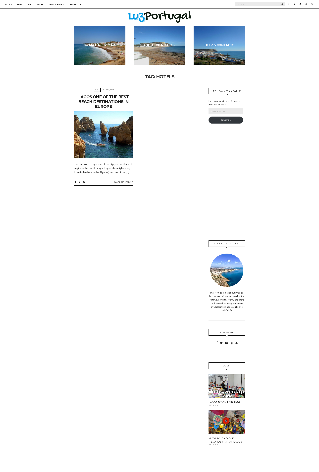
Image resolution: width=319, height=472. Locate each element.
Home (8, 4)
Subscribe (226, 120)
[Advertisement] (227, 190)
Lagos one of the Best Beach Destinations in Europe (103, 101)
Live (29, 4)
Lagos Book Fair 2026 (224, 402)
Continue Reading (123, 182)
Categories (55, 4)
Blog (40, 4)
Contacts (75, 4)
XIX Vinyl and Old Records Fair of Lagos (225, 440)
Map (19, 4)
